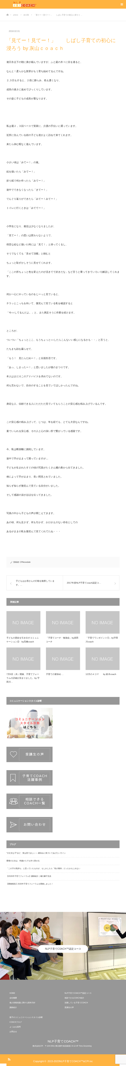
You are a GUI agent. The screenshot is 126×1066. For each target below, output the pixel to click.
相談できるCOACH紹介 (74, 998)
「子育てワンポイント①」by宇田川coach (102, 640)
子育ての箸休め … (55, 674)
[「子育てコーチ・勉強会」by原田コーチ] (63, 622)
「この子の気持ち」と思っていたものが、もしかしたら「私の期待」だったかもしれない (43, 868)
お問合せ (13, 1032)
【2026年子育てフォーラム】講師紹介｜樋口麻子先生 (28, 876)
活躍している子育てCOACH (76, 1003)
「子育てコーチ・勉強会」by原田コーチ (62, 640)
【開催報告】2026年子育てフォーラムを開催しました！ (29, 884)
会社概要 (13, 998)
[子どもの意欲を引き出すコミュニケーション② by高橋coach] (23, 622)
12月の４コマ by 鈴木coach (101, 674)
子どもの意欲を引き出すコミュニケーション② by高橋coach (22, 640)
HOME (12, 993)
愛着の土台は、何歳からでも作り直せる (23, 861)
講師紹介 (13, 1007)
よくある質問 (15, 1027)
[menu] (121, 4)
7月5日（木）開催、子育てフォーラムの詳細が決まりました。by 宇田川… (22, 678)
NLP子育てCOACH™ (63, 1041)
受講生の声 (69, 1007)
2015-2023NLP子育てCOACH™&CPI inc (70, 1061)
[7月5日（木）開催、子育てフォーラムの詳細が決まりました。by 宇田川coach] (23, 658)
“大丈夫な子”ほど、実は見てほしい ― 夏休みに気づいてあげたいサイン (36, 853)
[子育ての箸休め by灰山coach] (63, 658)
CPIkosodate (25, 562)
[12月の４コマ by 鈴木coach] (103, 658)
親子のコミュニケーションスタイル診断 (26, 1017)
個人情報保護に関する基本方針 (22, 1003)
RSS (8, 1058)
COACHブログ (16, 1022)
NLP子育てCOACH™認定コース (63, 949)
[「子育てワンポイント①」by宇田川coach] (103, 622)
